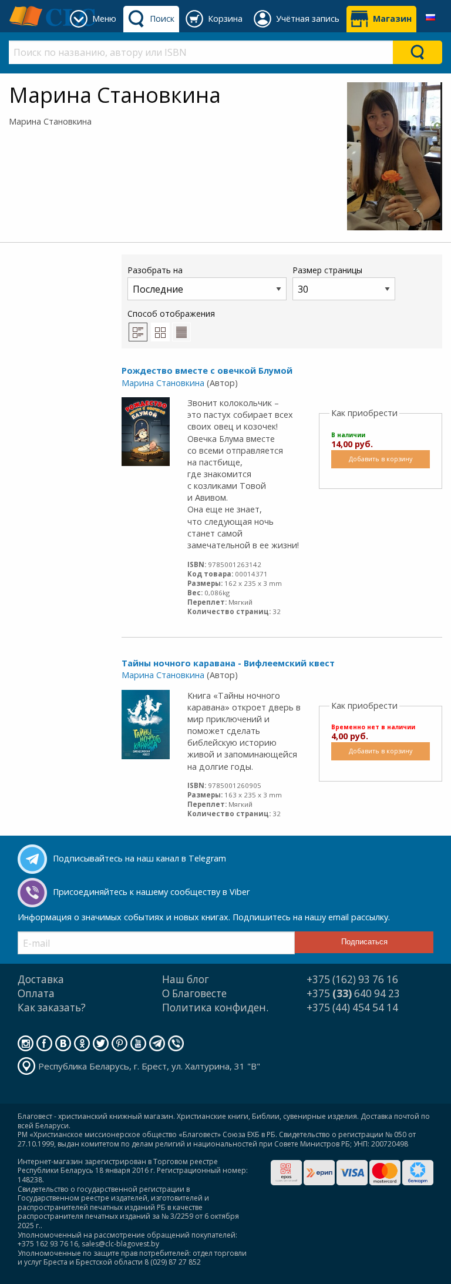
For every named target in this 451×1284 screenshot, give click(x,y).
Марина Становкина (163, 382)
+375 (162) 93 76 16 (352, 979)
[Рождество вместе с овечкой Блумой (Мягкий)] (146, 431)
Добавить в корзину (380, 458)
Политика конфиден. (215, 1007)
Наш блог (185, 979)
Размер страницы (327, 270)
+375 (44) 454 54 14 (352, 1007)
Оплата (36, 993)
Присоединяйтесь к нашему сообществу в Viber (151, 891)
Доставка (41, 979)
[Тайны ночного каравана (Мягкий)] (146, 723)
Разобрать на (155, 270)
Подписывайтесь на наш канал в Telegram (139, 858)
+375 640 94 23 (353, 993)
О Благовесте (194, 993)
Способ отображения (171, 313)
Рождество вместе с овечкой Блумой (207, 370)
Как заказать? (52, 1007)
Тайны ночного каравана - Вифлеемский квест (228, 663)
